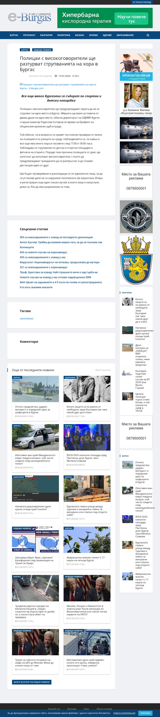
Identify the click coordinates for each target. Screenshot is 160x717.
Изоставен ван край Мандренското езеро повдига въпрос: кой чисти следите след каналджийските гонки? (35, 459)
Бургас (14, 35)
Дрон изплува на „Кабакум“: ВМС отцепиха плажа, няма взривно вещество (142, 354)
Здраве (107, 35)
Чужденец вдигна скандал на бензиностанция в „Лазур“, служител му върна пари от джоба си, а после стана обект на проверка (35, 611)
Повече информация (124, 713)
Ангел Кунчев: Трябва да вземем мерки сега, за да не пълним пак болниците (61, 245)
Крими (93, 35)
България (46, 35)
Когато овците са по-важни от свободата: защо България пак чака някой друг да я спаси (87, 409)
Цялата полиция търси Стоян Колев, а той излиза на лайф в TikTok (142, 402)
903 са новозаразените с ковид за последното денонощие (56, 237)
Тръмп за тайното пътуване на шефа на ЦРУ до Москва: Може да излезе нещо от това (34, 662)
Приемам (145, 713)
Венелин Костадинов (40, 75)
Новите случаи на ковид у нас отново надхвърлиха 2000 (55, 277)
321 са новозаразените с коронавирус (44, 267)
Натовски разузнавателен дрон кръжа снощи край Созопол (33, 508)
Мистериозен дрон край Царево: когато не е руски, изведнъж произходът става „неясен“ (85, 662)
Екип (86, 708)
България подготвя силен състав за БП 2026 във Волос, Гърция (142, 379)
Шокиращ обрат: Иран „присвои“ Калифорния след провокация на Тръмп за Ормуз (34, 560)
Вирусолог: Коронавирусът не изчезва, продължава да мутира (59, 262)
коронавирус (27, 318)
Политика (63, 35)
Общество (16, 42)
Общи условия (104, 708)
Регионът (29, 35)
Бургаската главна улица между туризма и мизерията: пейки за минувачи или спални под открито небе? (87, 510)
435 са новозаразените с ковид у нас (43, 257)
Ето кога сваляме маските (36, 287)
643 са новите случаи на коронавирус (43, 252)
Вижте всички (102, 370)
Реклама (71, 708)
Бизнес (79, 35)
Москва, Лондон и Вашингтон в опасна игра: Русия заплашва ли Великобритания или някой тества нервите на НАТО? (87, 610)
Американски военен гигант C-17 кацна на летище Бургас (86, 559)
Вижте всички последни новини (32, 682)
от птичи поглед (142, 2)
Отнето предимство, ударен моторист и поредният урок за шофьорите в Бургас (32, 409)
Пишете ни (54, 708)
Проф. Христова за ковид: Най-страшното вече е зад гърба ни (59, 272)
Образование (125, 35)
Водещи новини (42, 50)
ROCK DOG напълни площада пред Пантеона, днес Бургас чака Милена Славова (87, 458)
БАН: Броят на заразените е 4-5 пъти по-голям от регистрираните (61, 282)
